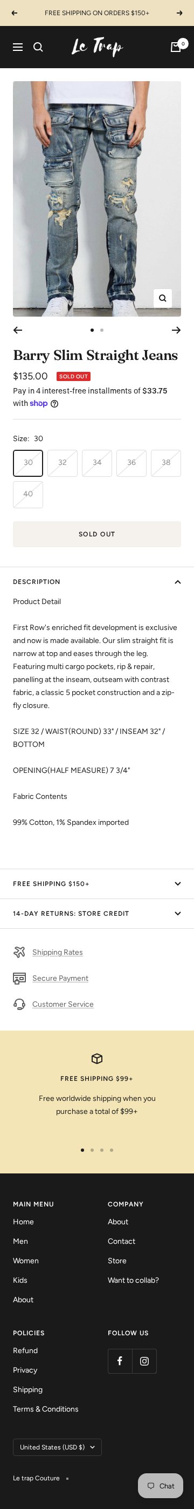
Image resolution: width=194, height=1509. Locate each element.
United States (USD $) (52, 1447)
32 (62, 462)
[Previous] (17, 330)
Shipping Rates (57, 952)
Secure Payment (60, 978)
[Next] (176, 330)
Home (23, 1221)
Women (26, 1260)
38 (166, 462)
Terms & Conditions (46, 1409)
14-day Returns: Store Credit (71, 913)
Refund (25, 1350)
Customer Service (63, 1004)
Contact (121, 1241)
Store (117, 1260)
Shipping (28, 1389)
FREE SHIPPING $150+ (51, 884)
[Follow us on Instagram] (144, 1361)
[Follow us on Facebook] (120, 1361)
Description (36, 582)
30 (28, 462)
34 (97, 462)
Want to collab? (133, 1280)
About (23, 1299)
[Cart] (175, 47)
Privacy (25, 1370)
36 (131, 462)
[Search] (38, 47)
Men (20, 1241)
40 (28, 493)
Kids (20, 1280)
